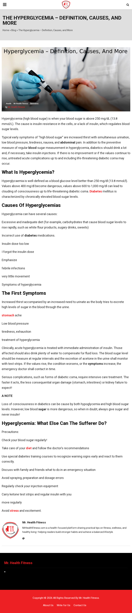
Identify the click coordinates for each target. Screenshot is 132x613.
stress (14, 510)
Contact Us (80, 605)
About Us (48, 605)
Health (8, 104)
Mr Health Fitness (21, 104)
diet (29, 448)
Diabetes (96, 191)
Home (6, 30)
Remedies (34, 104)
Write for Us (63, 605)
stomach (8, 315)
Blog (13, 30)
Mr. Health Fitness (16, 107)
